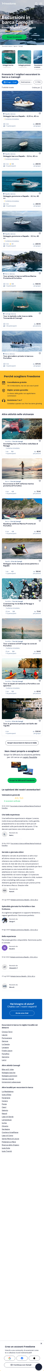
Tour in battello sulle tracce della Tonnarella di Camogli (17, 317)
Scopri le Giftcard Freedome (22, 780)
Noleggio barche (8, 1072)
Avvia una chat (22, 1013)
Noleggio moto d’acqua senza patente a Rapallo (20, 565)
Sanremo (5, 1057)
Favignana (6, 1098)
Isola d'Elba (6, 1094)
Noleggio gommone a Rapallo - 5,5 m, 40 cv (21, 237)
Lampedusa (7, 1120)
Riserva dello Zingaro (10, 1145)
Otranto (5, 1126)
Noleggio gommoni (9, 1076)
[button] (38, 1367)
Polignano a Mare (9, 1142)
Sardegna (6, 1129)
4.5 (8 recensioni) (13, 31)
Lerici (4, 1060)
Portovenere (7, 1038)
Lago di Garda (7, 1116)
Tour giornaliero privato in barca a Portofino (18, 357)
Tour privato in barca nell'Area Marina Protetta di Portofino (19, 277)
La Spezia (6, 1044)
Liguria (4, 1035)
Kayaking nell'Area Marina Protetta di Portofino (19, 525)
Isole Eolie (6, 1148)
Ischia (4, 1123)
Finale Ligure (7, 1050)
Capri (4, 1107)
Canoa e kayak (8, 1079)
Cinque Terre (7, 1032)
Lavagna (5, 1047)
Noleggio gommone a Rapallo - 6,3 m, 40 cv (21, 197)
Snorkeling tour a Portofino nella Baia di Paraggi (20, 445)
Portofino (5, 1054)
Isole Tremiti (7, 1151)
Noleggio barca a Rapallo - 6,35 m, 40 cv (21, 116)
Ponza (4, 1104)
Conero (5, 1101)
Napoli (4, 1113)
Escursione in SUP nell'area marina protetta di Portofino (18, 485)
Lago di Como (7, 1135)
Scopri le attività (14, 37)
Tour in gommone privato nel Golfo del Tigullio (20, 724)
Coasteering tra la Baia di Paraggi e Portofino (18, 604)
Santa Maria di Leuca (10, 1138)
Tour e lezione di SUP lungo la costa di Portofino (20, 644)
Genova (5, 1041)
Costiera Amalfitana (10, 1132)
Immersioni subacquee (11, 1082)
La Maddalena (7, 1091)
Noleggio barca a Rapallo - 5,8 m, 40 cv (20, 156)
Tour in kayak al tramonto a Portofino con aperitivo (21, 684)
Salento (5, 1110)
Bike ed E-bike (8, 1069)
